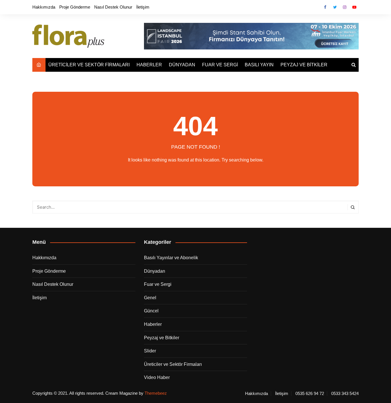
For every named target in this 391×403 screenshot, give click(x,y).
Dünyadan (154, 271)
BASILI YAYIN (259, 64)
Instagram (344, 7)
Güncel (151, 310)
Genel (150, 297)
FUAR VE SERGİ (220, 64)
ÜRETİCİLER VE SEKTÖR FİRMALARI (89, 64)
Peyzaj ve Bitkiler (161, 337)
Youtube (354, 7)
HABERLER (149, 64)
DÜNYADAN (182, 64)
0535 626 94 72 (309, 393)
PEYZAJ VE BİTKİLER (304, 64)
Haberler (153, 324)
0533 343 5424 (345, 393)
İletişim (142, 7)
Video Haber (157, 377)
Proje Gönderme (74, 7)
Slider (150, 350)
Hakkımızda (43, 7)
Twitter (335, 7)
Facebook (325, 7)
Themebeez (156, 393)
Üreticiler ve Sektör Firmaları (173, 364)
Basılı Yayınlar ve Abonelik (171, 257)
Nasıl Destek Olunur (113, 7)
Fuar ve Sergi (157, 284)
